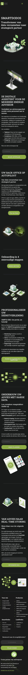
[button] (22, 3)
